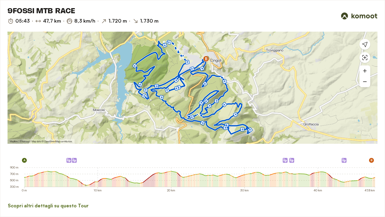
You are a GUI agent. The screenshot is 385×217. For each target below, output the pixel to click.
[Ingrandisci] (364, 70)
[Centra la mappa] (364, 57)
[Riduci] (364, 81)
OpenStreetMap (52, 141)
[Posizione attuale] (364, 44)
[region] (192, 88)
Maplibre (14, 141)
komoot (26, 141)
